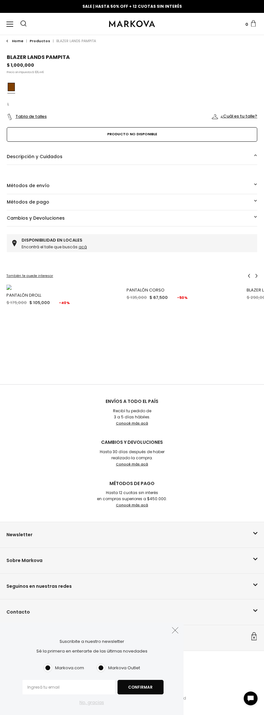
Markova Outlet (124, 668)
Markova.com (69, 668)
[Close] (252, 11)
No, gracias (92, 702)
